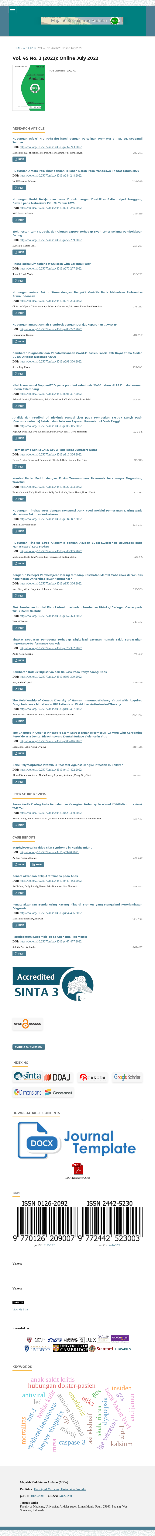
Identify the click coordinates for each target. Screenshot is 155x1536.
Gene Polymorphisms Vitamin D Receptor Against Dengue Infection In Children (67, 765)
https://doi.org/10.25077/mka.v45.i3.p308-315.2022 (51, 426)
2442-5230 (114, 1245)
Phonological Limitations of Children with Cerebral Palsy (51, 264)
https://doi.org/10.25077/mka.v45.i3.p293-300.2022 (51, 361)
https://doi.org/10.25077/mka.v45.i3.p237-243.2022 (51, 147)
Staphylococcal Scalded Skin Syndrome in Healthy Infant (52, 847)
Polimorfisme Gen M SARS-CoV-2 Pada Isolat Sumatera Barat (54, 450)
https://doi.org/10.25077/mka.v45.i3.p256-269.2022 (51, 240)
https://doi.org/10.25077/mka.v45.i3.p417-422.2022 (51, 769)
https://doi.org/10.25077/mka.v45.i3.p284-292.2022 (51, 329)
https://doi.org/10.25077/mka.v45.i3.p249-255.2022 (51, 207)
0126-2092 (37, 1496)
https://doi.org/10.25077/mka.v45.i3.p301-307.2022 (51, 393)
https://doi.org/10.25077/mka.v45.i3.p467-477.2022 (51, 941)
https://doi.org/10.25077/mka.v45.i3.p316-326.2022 (51, 454)
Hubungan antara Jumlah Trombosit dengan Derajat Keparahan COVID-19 (64, 324)
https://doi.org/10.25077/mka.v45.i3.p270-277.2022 (51, 268)
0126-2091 (50, 1245)
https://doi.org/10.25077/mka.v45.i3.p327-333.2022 (51, 486)
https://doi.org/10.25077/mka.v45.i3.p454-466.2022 (51, 913)
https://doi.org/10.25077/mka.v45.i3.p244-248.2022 (51, 175)
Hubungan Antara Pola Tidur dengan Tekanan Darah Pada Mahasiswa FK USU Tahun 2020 (75, 171)
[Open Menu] (12, 9)
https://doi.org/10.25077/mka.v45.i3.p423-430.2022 (51, 812)
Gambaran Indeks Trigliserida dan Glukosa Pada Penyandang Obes (59, 672)
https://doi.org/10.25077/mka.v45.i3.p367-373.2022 (51, 615)
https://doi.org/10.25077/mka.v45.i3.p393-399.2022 (51, 676)
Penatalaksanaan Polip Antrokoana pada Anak (45, 876)
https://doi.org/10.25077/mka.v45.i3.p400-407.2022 (51, 708)
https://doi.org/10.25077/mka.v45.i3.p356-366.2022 (51, 583)
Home (16, 47)
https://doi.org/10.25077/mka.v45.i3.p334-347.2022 (51, 519)
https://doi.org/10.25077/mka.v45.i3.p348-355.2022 (51, 551)
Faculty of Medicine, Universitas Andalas (60, 1489)
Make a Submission (28, 1046)
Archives (29, 47)
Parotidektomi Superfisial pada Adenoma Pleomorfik (49, 936)
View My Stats (20, 1309)
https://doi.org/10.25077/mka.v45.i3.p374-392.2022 (51, 648)
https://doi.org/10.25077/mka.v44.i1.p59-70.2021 (49, 852)
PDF (21, 159)
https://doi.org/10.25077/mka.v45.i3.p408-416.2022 (51, 741)
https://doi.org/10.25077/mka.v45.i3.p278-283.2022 (51, 300)
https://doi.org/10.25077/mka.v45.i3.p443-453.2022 (51, 880)
